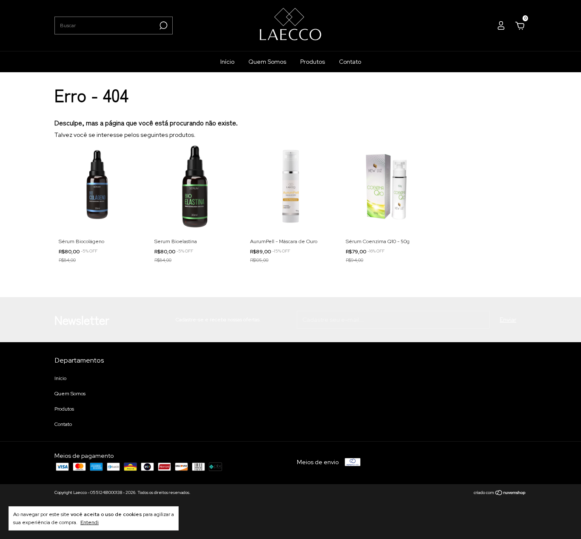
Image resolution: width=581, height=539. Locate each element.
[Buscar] (163, 25)
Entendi (89, 522)
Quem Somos (267, 61)
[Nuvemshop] (500, 493)
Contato (350, 61)
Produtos (312, 61)
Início (227, 61)
